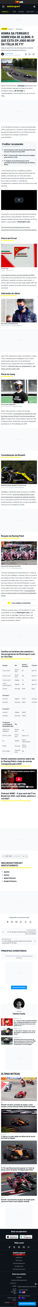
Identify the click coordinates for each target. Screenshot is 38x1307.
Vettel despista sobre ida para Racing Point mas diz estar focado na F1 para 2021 (19, 150)
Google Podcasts (10, 881)
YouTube (15, 615)
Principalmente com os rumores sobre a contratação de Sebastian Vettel (18, 593)
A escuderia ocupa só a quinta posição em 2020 (17, 275)
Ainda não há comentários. (19, 956)
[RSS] (28, 1247)
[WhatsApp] (16, 922)
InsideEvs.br (19, 1257)
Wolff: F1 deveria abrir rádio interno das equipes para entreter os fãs (19, 156)
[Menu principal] (3, 6)
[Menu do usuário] (34, 6)
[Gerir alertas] (30, 922)
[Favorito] (29, 54)
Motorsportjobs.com (19, 1263)
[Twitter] (12, 922)
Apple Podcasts (10, 878)
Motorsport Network (15, 1302)
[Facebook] (7, 922)
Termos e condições (13, 1298)
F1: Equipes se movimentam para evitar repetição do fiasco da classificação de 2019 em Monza (19, 162)
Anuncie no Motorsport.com (19, 1280)
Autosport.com (19, 1266)
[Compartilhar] (26, 54)
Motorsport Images (17, 325)
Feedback (19, 1277)
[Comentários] (34, 54)
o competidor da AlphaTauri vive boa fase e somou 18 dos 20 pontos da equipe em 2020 (18, 416)
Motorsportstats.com (19, 1269)
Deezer (6, 875)
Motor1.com (19, 1260)
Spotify (6, 872)
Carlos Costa (9, 53)
